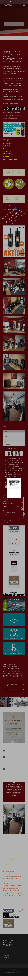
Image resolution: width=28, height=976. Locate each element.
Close (16, 494)
